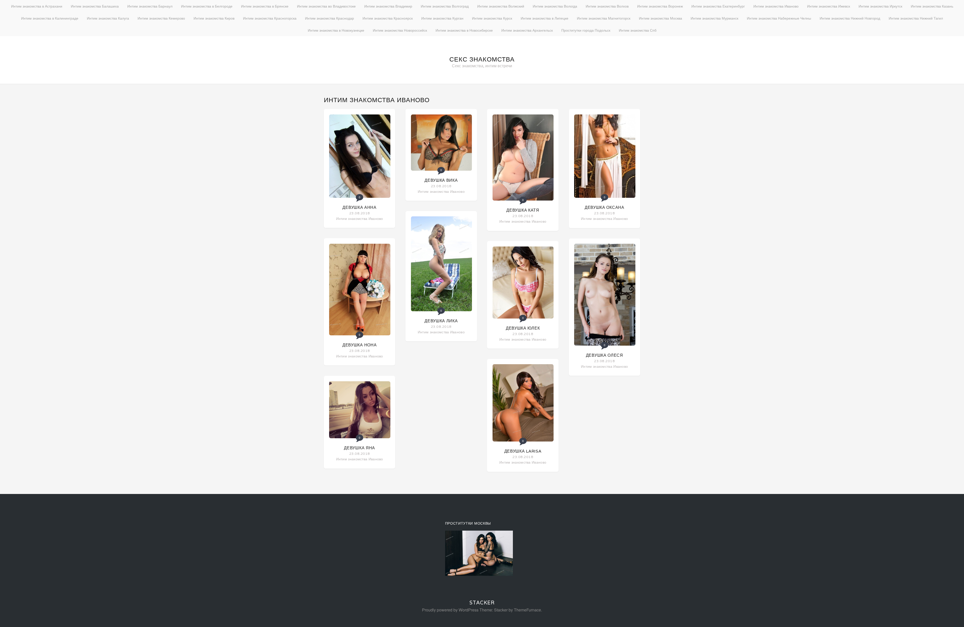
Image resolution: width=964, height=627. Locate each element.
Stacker (482, 602)
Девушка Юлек (523, 328)
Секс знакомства (482, 59)
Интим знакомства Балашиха (95, 6)
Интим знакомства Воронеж (660, 6)
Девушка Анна (359, 207)
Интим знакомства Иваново (776, 6)
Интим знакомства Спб (637, 30)
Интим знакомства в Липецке (544, 18)
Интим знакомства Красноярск (388, 18)
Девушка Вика (441, 180)
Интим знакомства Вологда (555, 6)
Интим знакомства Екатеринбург (718, 6)
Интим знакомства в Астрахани (36, 6)
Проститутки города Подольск (585, 30)
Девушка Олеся (604, 355)
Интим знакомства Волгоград (445, 6)
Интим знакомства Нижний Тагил (916, 18)
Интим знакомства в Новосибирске (464, 30)
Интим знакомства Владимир (388, 6)
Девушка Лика (441, 321)
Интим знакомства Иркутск (880, 6)
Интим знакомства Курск (492, 18)
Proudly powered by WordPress (450, 610)
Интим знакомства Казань (932, 6)
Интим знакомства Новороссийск (400, 30)
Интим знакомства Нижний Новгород (850, 18)
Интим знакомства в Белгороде (206, 6)
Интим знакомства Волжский (500, 6)
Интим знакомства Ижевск (828, 6)
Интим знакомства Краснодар (329, 18)
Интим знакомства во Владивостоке (326, 6)
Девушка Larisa (522, 451)
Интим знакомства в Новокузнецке (336, 30)
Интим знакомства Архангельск (527, 30)
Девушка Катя (522, 210)
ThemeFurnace (527, 610)
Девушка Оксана (604, 207)
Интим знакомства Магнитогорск (603, 18)
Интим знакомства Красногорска (269, 18)
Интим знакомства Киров (214, 18)
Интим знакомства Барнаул (149, 6)
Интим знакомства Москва (660, 18)
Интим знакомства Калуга (108, 18)
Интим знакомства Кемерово (161, 18)
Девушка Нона (359, 345)
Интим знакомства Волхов (607, 6)
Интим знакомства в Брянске (264, 6)
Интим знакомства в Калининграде (49, 18)
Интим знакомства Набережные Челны (779, 18)
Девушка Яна (359, 448)
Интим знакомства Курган (442, 18)
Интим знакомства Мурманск (714, 18)
